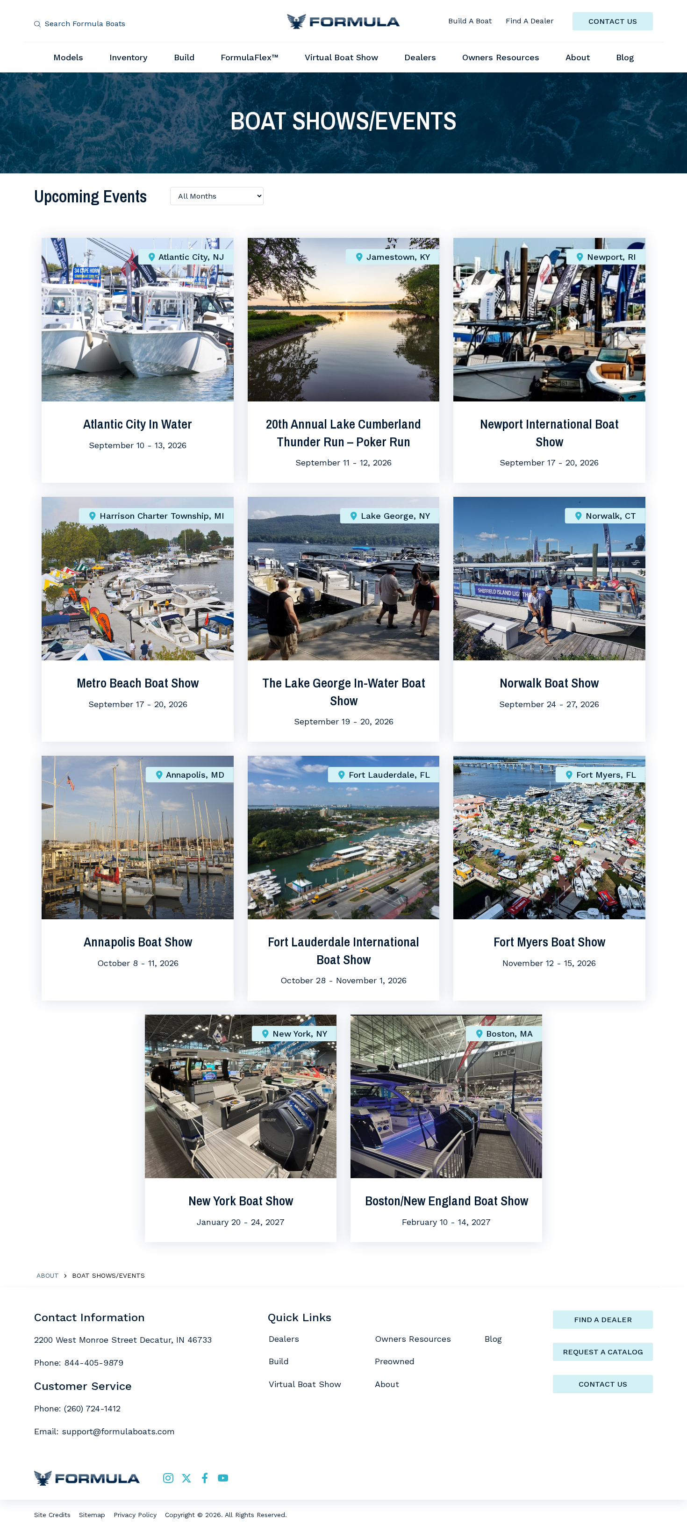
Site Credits (52, 1514)
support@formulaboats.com (118, 1431)
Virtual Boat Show (305, 1384)
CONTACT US (612, 21)
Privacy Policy (135, 1514)
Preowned (395, 1361)
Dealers (284, 1339)
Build (279, 1361)
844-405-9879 (93, 1362)
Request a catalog (603, 1351)
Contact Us (603, 1384)
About (47, 1275)
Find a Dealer (603, 1319)
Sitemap (92, 1514)
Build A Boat (470, 20)
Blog (493, 1339)
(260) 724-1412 (92, 1408)
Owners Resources (413, 1339)
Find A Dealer (530, 20)
